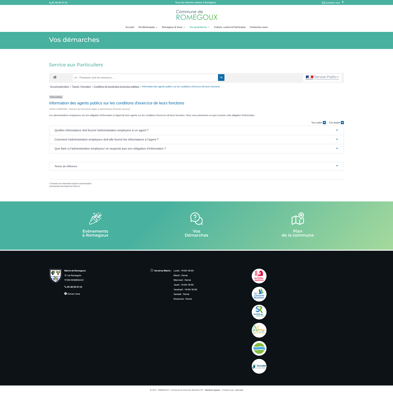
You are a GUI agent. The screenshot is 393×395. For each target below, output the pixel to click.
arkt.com (239, 390)
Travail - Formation (81, 86)
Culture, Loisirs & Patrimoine (230, 27)
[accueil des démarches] (54, 77)
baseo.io (76, 186)
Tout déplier (335, 122)
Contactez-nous (333, 3)
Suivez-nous (73, 293)
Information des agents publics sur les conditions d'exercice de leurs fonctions (181, 86)
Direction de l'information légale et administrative (71, 184)
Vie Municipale (146, 27)
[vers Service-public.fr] (322, 78)
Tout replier (317, 122)
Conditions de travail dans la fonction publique (117, 86)
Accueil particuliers (60, 86)
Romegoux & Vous (172, 27)
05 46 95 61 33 (74, 287)
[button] (196, 130)
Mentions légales (212, 390)
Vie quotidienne (198, 27)
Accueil (130, 27)
